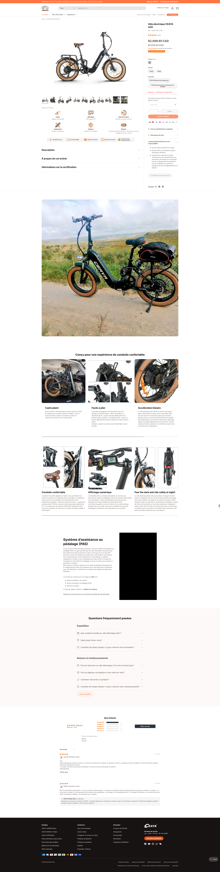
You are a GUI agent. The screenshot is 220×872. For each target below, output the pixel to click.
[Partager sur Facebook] (159, 186)
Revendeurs (117, 839)
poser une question (85, 694)
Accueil (43, 19)
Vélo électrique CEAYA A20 (53, 19)
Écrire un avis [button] (145, 726)
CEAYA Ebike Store (50, 862)
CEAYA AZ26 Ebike (48, 835)
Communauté (117, 835)
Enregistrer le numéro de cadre (87, 835)
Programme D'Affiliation (169, 1)
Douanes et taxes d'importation (170, 862)
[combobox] (102, 8)
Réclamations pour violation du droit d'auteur (128, 865)
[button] (177, 8)
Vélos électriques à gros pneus (52, 839)
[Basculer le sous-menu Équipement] (76, 15)
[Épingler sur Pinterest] (162, 186)
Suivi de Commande (83, 828)
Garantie (80, 845)
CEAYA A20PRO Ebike (49, 828)
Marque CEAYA (152, 1)
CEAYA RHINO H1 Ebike (49, 832)
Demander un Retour (84, 849)
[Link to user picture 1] (64, 775)
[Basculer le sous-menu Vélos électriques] (64, 15)
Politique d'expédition (84, 842)
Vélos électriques (57, 14)
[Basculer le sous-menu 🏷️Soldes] (49, 15)
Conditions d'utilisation (123, 862)
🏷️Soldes (45, 14)
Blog (154, 14)
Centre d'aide (81, 832)
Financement (117, 832)
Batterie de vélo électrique (50, 845)
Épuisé (170, 111)
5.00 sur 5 (79, 725)
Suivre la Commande (144, 14)
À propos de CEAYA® (120, 828)
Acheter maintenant (163, 116)
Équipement (71, 14)
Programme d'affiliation (121, 842)
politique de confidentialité (138, 862)
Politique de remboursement (154, 862)
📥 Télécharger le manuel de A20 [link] (160, 175)
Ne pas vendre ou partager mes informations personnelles (155, 865)
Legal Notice (175, 865)
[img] (64, 754)
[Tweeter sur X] (156, 186)
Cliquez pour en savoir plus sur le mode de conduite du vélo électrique (86, 594)
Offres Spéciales (47, 849)
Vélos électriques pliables (50, 842)
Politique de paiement (84, 839)
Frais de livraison (152, 48)
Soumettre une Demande (154, 838)
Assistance (161, 14)
